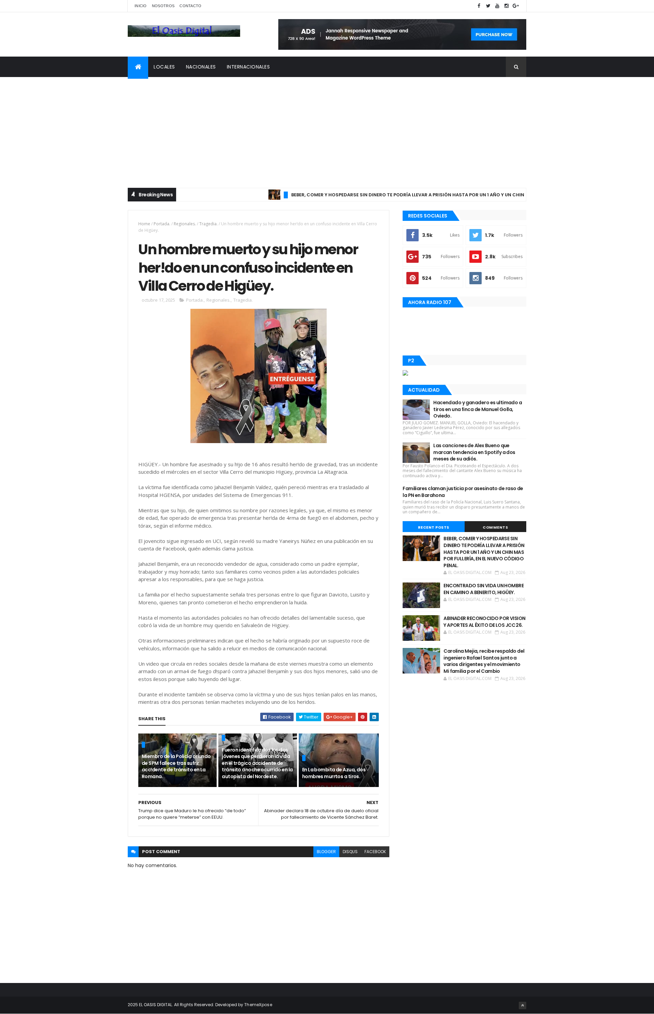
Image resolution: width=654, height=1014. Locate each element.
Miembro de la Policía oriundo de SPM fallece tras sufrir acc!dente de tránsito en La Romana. (176, 766)
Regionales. (185, 224)
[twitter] (488, 6)
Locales (164, 66)
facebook (375, 851)
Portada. (162, 224)
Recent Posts (433, 527)
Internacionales (248, 66)
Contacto (190, 6)
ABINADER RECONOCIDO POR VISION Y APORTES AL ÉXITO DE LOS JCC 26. (484, 622)
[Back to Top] (522, 1005)
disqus (350, 851)
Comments (495, 527)
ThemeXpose (258, 1005)
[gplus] (515, 6)
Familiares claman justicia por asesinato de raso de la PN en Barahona (463, 492)
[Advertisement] (327, 128)
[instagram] (506, 6)
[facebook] (479, 6)
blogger (326, 851)
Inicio (141, 6)
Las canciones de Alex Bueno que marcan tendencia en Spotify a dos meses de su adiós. (474, 452)
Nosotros (163, 6)
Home (144, 224)
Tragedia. (208, 224)
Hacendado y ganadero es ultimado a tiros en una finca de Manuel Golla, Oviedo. (477, 409)
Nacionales (201, 66)
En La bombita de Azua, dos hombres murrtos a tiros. (333, 773)
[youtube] (497, 6)
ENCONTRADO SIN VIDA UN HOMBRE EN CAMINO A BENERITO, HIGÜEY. (483, 589)
